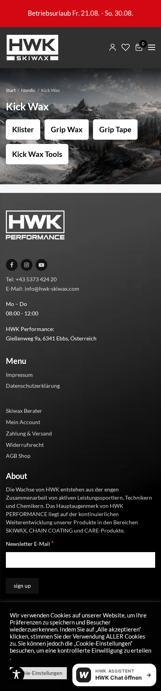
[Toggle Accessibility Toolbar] (16, 674)
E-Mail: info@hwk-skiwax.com (42, 288)
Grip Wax (66, 129)
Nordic (28, 90)
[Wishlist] (126, 47)
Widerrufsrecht (25, 444)
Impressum (19, 374)
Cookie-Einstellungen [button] (38, 673)
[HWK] (32, 47)
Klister (23, 129)
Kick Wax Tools (37, 153)
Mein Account (23, 422)
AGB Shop (18, 455)
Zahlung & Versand (29, 433)
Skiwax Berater (24, 410)
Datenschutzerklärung (33, 385)
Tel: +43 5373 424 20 (31, 279)
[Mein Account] (112, 47)
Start (11, 90)
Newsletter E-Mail (30, 543)
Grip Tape (115, 129)
